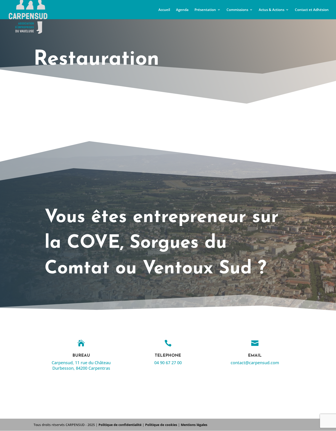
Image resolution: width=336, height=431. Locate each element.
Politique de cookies (161, 425)
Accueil (164, 10)
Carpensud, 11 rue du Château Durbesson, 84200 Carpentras (81, 365)
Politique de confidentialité (120, 425)
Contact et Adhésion (312, 10)
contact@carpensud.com (255, 362)
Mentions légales (194, 425)
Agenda (182, 10)
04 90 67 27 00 (168, 362)
